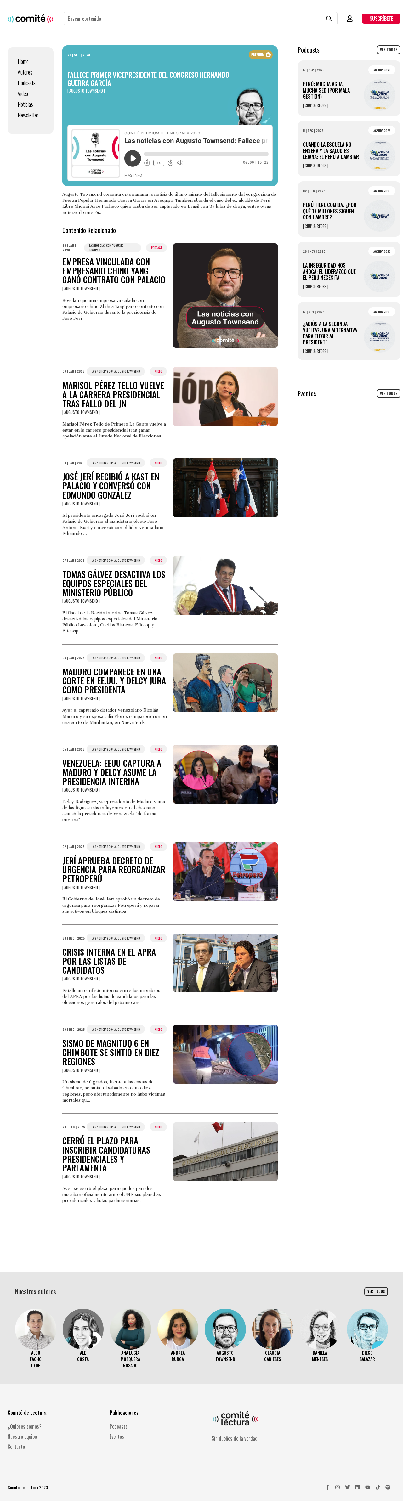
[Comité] (30, 18)
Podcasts (27, 83)
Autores (25, 72)
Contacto (16, 1446)
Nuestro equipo (22, 1436)
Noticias (25, 104)
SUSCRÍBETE (381, 18)
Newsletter (28, 115)
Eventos (117, 1436)
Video (23, 93)
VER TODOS (388, 49)
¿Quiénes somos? (25, 1426)
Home (23, 61)
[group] (35, 1339)
